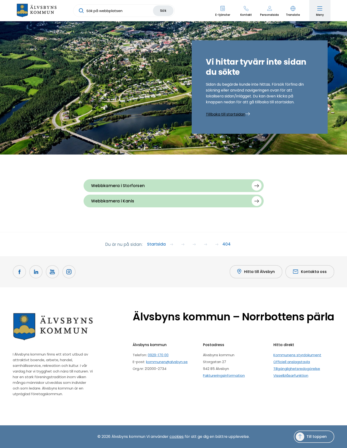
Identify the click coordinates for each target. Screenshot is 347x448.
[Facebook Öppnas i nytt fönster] (19, 271)
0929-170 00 (158, 354)
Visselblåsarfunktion (290, 375)
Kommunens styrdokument (297, 354)
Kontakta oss (314, 271)
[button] (293, 10)
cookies (176, 436)
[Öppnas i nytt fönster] (69, 271)
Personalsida (269, 15)
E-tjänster (222, 15)
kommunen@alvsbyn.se (167, 361)
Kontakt (246, 15)
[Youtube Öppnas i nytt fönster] (52, 271)
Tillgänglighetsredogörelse (296, 368)
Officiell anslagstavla (291, 361)
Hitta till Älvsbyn (259, 271)
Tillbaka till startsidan (225, 114)
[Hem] (37, 11)
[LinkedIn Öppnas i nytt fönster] (35, 271)
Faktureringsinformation (224, 375)
